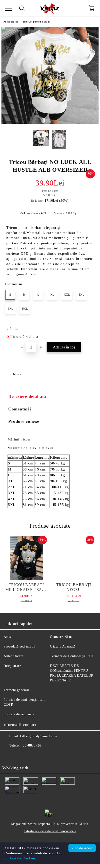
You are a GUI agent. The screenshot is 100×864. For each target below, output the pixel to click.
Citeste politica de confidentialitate (50, 831)
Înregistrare (12, 666)
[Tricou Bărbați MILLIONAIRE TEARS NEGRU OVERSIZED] (26, 558)
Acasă (8, 637)
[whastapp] (30, 755)
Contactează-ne (61, 637)
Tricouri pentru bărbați (37, 21)
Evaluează (14, 374)
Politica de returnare (19, 714)
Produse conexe (23, 421)
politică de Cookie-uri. (22, 858)
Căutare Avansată (62, 646)
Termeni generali (16, 690)
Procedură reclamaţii (19, 646)
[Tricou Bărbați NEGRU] (73, 558)
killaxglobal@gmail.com (38, 736)
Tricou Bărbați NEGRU (74, 587)
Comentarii (19, 409)
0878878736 (32, 745)
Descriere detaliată (27, 396)
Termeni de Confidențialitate (71, 656)
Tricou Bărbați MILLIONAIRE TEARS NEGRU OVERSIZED (26, 587)
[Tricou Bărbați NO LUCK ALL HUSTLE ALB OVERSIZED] (50, 122)
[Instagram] (19, 755)
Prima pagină (10, 21)
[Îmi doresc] (88, 327)
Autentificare (13, 656)
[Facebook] (9, 755)
